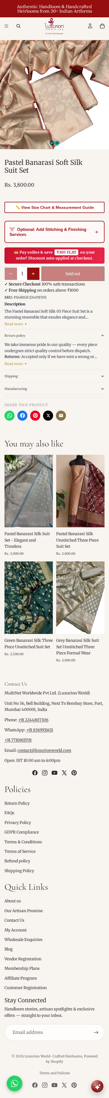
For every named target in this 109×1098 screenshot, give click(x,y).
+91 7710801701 (18, 740)
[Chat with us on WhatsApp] (14, 1083)
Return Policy (17, 803)
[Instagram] (44, 772)
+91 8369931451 (39, 729)
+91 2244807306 (33, 719)
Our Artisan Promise (23, 910)
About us (12, 900)
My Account (15, 929)
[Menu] (6, 26)
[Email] (61, 416)
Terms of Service (19, 851)
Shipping (11, 376)
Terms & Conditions (23, 841)
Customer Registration (25, 987)
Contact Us (14, 920)
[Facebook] (22, 416)
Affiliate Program (20, 977)
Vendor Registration (22, 958)
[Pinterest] (35, 416)
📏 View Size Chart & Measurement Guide (54, 207)
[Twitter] (64, 772)
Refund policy (17, 860)
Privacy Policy (17, 822)
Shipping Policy (19, 870)
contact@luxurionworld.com (44, 750)
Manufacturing (15, 389)
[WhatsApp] (9, 416)
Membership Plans (22, 968)
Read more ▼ (16, 324)
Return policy (14, 335)
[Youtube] (54, 772)
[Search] (18, 26)
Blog (8, 949)
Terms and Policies (54, 1073)
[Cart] (102, 26)
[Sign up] (96, 1032)
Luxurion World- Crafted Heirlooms (53, 1056)
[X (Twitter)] (48, 416)
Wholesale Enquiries (23, 939)
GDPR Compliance (21, 832)
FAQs (9, 812)
